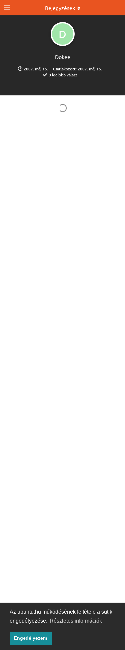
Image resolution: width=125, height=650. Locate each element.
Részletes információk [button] (76, 621)
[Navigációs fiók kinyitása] (6, 7)
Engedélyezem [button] (30, 638)
